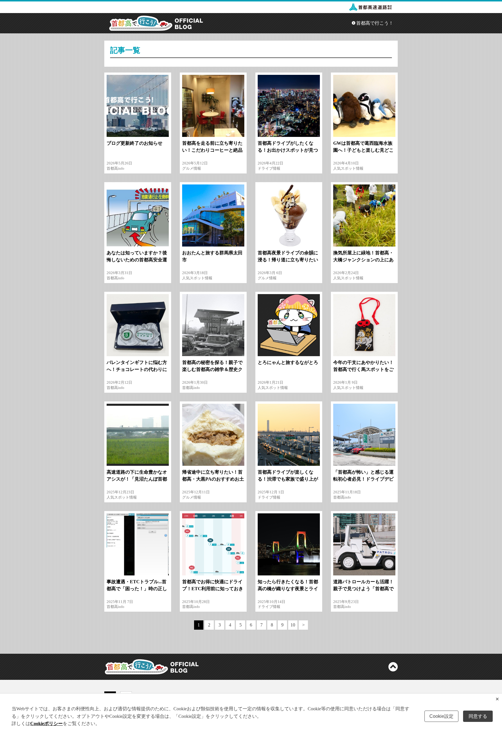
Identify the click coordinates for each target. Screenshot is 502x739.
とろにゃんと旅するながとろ (288, 362)
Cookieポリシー (46, 723)
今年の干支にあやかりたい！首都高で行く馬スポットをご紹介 (363, 369)
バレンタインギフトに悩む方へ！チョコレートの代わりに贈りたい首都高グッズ (137, 369)
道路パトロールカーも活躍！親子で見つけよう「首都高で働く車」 (363, 588)
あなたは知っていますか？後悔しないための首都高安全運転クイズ (137, 259)
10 (293, 624)
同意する (478, 716)
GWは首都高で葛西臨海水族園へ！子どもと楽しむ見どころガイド (363, 150)
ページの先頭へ (393, 666)
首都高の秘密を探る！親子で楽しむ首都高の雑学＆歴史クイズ (212, 369)
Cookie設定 (441, 716)
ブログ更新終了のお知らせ (134, 143)
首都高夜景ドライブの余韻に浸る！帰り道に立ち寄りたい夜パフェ (288, 259)
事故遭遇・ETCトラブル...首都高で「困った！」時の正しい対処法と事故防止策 (137, 588)
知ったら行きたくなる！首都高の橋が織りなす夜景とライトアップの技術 (288, 588)
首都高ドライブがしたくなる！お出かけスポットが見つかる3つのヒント (288, 150)
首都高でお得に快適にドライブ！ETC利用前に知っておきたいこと (212, 588)
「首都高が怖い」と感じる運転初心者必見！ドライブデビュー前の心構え (363, 479)
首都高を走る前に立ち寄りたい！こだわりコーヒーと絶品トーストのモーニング (212, 150)
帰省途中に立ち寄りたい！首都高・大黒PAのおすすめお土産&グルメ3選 (213, 479)
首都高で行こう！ (374, 23)
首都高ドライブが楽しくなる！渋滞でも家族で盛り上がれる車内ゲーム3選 (288, 479)
